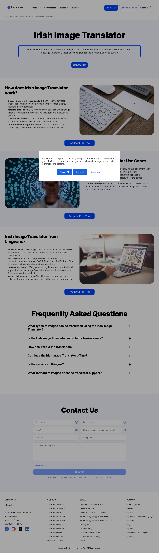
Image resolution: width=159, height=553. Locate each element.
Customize (95, 172)
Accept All (64, 172)
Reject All (80, 172)
